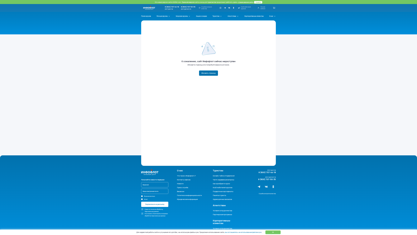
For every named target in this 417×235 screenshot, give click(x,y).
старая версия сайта (245, 2)
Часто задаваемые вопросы (223, 180)
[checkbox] (142, 209)
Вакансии (180, 191)
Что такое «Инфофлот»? (186, 176)
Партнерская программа (222, 214)
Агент (146, 199)
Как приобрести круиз (221, 183)
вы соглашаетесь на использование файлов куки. (243, 232)
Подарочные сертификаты (223, 191)
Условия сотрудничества (222, 210)
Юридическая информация (187, 199)
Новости (180, 183)
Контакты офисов (183, 180)
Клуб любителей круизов (222, 187)
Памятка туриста (219, 195)
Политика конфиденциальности (189, 195)
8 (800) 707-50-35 (188, 7)
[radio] (142, 196)
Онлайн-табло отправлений (223, 176)
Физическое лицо (149, 196)
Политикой (156, 214)
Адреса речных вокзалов (222, 199)
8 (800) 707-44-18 (172, 7)
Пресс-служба (182, 187)
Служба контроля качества (267, 194)
